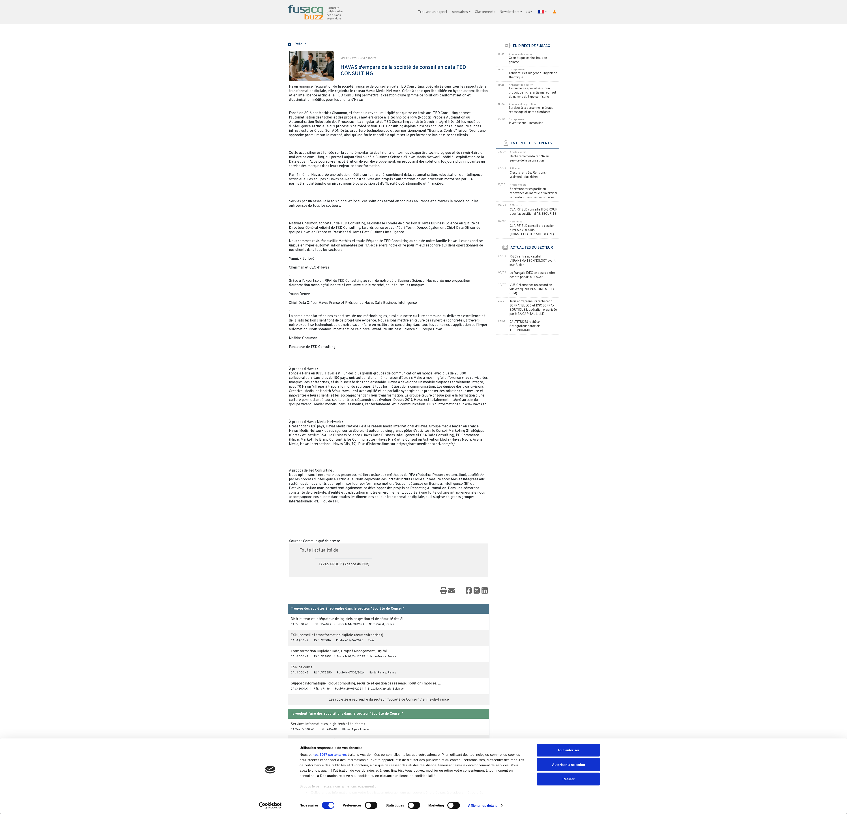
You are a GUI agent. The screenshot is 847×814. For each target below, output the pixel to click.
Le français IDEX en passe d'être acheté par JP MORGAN (532, 275)
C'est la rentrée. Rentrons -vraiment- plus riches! (528, 175)
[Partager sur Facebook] (469, 591)
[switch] (371, 805)
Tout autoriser (568, 750)
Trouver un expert (432, 12)
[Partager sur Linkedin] (485, 591)
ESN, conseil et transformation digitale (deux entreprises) (337, 635)
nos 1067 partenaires (330, 754)
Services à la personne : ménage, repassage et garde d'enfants (531, 110)
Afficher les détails (482, 805)
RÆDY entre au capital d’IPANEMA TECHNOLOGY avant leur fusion (533, 261)
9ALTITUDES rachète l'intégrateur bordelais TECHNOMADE (525, 326)
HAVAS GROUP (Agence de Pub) (343, 564)
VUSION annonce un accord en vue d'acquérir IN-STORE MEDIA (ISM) (532, 289)
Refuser (568, 779)
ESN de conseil (303, 667)
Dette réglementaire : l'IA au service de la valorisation (529, 158)
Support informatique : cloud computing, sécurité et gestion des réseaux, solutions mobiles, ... (366, 683)
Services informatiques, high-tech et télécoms (328, 724)
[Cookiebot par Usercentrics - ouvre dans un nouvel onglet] (270, 805)
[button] (554, 12)
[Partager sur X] (477, 591)
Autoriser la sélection (568, 764)
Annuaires (460, 12)
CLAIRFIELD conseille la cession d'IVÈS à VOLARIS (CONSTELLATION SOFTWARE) (532, 230)
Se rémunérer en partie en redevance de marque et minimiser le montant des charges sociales (533, 193)
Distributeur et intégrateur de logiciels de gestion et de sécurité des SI (347, 619)
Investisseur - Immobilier (526, 123)
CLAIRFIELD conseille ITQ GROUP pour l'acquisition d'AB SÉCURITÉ (533, 212)
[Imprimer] (443, 591)
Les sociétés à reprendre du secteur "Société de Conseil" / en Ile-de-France (389, 699)
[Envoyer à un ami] (451, 591)
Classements (485, 12)
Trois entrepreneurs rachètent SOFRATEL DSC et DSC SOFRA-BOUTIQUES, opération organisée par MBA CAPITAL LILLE (533, 307)
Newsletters (509, 12)
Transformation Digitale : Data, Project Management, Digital (339, 651)
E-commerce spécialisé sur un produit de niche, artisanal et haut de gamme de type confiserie (532, 92)
